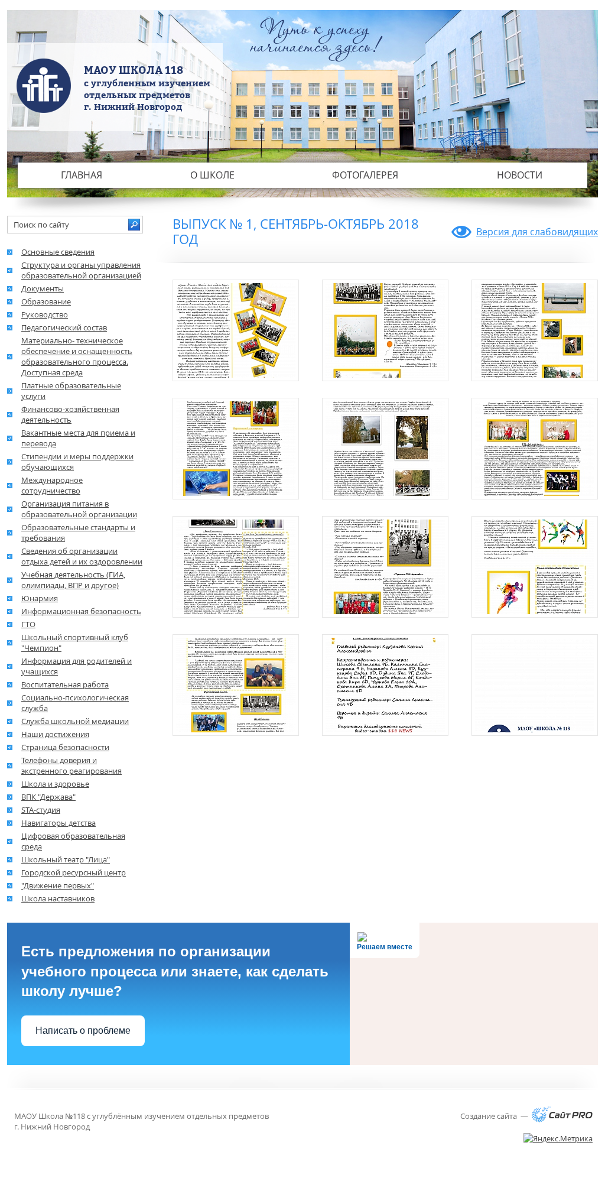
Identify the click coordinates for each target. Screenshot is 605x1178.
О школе (212, 174)
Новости (519, 174)
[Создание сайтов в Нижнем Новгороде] (562, 1119)
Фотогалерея (365, 174)
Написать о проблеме (83, 1031)
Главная (81, 174)
